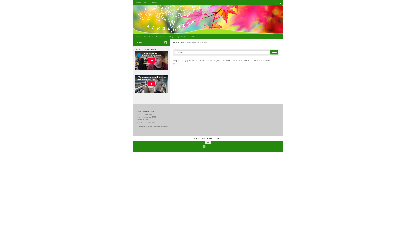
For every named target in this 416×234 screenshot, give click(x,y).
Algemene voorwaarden (203, 138)
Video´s (192, 37)
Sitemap (138, 3)
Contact (154, 3)
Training (170, 37)
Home (138, 37)
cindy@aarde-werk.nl (160, 126)
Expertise (147, 37)
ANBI (146, 3)
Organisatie (180, 37)
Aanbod (159, 37)
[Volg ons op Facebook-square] (165, 42)
